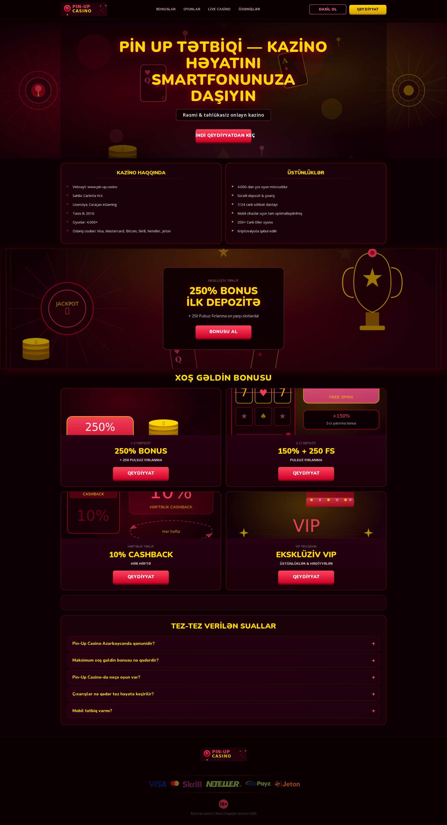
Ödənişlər (249, 9)
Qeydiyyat (368, 9)
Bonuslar (166, 9)
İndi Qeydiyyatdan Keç (223, 135)
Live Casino (219, 9)
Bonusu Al (224, 332)
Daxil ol (328, 9)
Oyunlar (191, 9)
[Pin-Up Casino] (84, 9)
